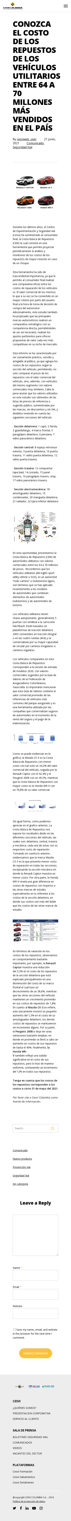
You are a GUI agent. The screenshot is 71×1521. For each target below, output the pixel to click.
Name (17, 1268)
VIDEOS (17, 1448)
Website (17, 1306)
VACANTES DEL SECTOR (27, 1453)
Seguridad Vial (22, 147)
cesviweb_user (27, 139)
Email (17, 1287)
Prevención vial (21, 1167)
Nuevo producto (22, 1158)
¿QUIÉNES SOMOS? (24, 1408)
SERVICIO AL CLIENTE (26, 1419)
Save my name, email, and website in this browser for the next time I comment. (35, 1333)
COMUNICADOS (22, 1442)
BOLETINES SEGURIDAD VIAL (30, 1437)
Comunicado (35, 143)
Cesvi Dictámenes (23, 1482)
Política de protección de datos (29, 1501)
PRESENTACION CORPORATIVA (31, 1413)
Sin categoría (20, 1184)
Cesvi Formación (22, 1471)
